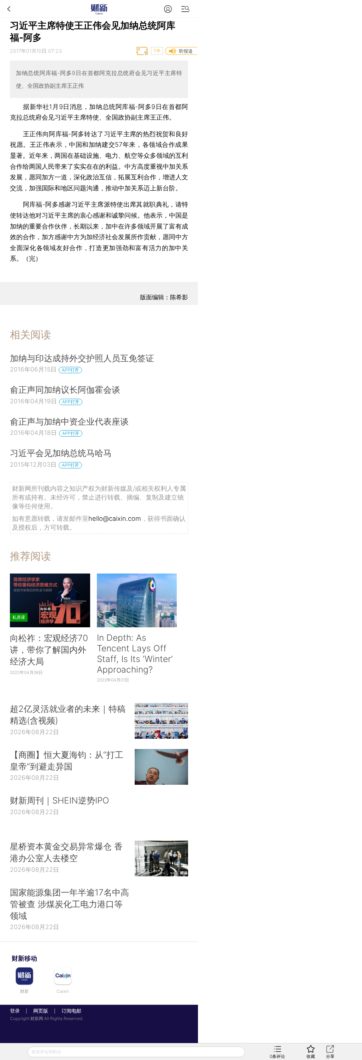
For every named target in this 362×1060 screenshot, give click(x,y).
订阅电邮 (69, 1011)
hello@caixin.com (114, 518)
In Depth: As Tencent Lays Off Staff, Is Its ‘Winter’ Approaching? (135, 653)
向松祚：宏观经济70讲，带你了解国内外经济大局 (49, 650)
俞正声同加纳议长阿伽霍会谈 (65, 389)
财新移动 (24, 958)
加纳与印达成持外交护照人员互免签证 (82, 358)
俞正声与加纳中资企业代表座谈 (69, 421)
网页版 (40, 1011)
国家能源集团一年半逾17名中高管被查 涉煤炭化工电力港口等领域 (69, 904)
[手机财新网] (99, 8)
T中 (156, 50)
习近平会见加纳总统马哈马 (61, 453)
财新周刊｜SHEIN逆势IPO (59, 800)
